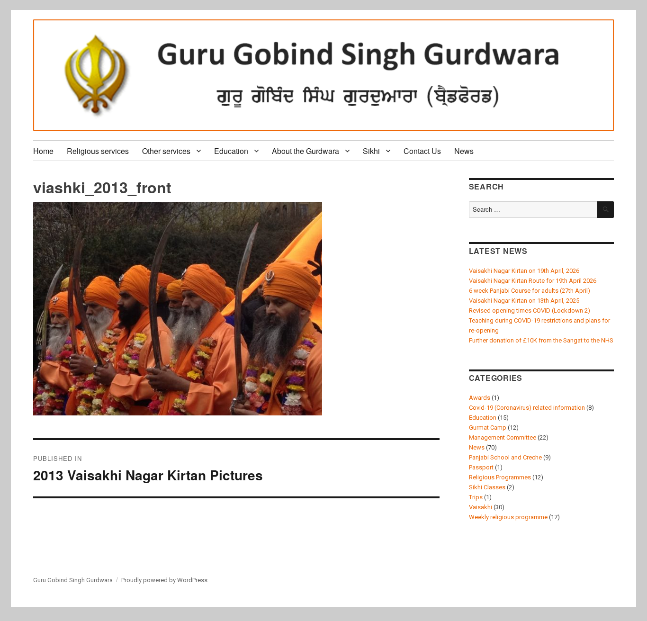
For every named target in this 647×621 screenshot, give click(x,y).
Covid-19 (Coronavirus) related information (527, 407)
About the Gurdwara (305, 150)
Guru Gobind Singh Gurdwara (73, 580)
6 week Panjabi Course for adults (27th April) (529, 290)
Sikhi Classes (487, 487)
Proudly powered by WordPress (164, 580)
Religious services (98, 150)
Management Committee (502, 437)
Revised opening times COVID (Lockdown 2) (529, 310)
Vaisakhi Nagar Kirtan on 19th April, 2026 (524, 270)
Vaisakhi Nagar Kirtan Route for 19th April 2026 (532, 280)
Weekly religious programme (508, 517)
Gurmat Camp (487, 427)
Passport (481, 467)
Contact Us (422, 150)
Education (231, 150)
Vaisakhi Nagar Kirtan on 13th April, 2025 (524, 300)
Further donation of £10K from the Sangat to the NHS (541, 340)
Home (43, 150)
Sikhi (371, 150)
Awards (479, 397)
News (464, 150)
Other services (166, 150)
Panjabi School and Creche (505, 457)
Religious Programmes (500, 477)
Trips (476, 497)
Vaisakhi (480, 507)
